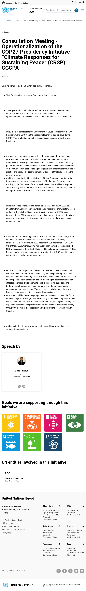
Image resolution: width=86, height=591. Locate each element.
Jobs (69, 544)
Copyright (52, 584)
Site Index (77, 584)
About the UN (48, 506)
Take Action (48, 526)
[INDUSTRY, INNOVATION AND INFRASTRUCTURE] (32, 423)
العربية (81, 2)
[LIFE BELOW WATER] (11, 442)
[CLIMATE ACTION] (75, 423)
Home (4, 21)
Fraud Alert (59, 584)
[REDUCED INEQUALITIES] (53, 423)
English (75, 2)
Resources (47, 544)
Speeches (19, 21)
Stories (70, 526)
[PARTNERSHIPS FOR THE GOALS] (53, 442)
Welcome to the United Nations (17, 3)
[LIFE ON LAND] (32, 442)
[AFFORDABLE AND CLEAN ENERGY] (11, 423)
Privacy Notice (68, 584)
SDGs (69, 506)
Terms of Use (48, 586)
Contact (45, 584)
